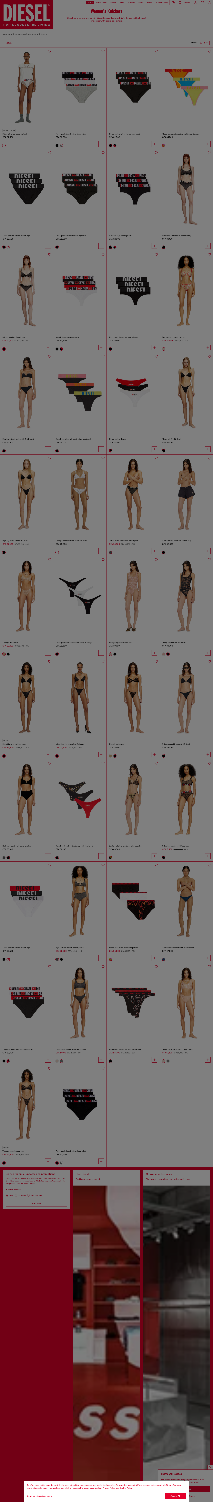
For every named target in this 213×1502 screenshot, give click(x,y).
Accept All (175, 1496)
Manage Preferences (82, 1488)
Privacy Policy (109, 1488)
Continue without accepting (39, 1496)
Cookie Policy (126, 1488)
